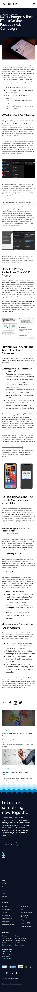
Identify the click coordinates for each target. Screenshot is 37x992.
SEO (22, 909)
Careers (4, 887)
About (4, 884)
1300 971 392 (8, 867)
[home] (9, 4)
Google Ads (24, 920)
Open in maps (6, 958)
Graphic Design (7, 918)
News (3, 893)
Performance (25, 906)
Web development (8, 924)
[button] (34, 4)
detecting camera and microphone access (19, 151)
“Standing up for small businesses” (22, 211)
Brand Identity (6, 915)
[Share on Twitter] (20, 702)
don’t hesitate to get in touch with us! (17, 687)
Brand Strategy (7, 909)
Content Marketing (26, 926)
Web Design (6, 921)
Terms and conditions (16, 984)
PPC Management (26, 912)
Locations (5, 890)
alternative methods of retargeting (18, 587)
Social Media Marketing (25, 916)
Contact (4, 896)
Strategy (4, 906)
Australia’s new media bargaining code (12, 447)
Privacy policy (5, 984)
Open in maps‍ (6, 945)
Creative (4, 912)
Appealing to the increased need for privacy (14, 143)
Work (3, 880)
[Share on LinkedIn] (15, 702)
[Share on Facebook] (10, 702)
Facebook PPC (25, 923)
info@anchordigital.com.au (14, 863)
